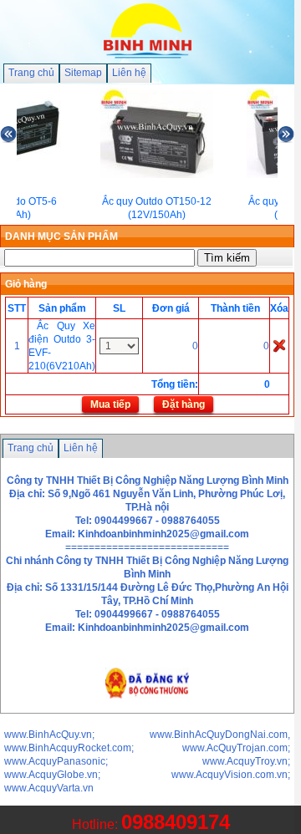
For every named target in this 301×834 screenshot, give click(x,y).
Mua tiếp (110, 404)
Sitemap (83, 73)
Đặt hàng (183, 404)
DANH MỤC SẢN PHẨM (61, 236)
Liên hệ (129, 73)
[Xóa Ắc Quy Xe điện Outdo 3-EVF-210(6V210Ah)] (279, 345)
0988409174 (175, 822)
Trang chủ (31, 73)
